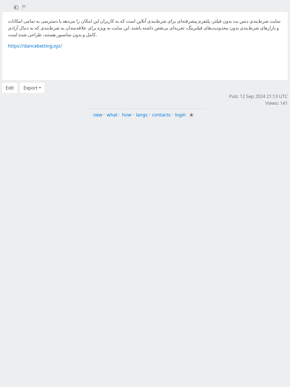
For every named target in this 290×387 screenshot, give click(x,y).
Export (31, 88)
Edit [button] (10, 88)
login (180, 115)
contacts (161, 115)
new (97, 115)
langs (142, 115)
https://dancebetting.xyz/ (35, 46)
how (126, 115)
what (112, 115)
